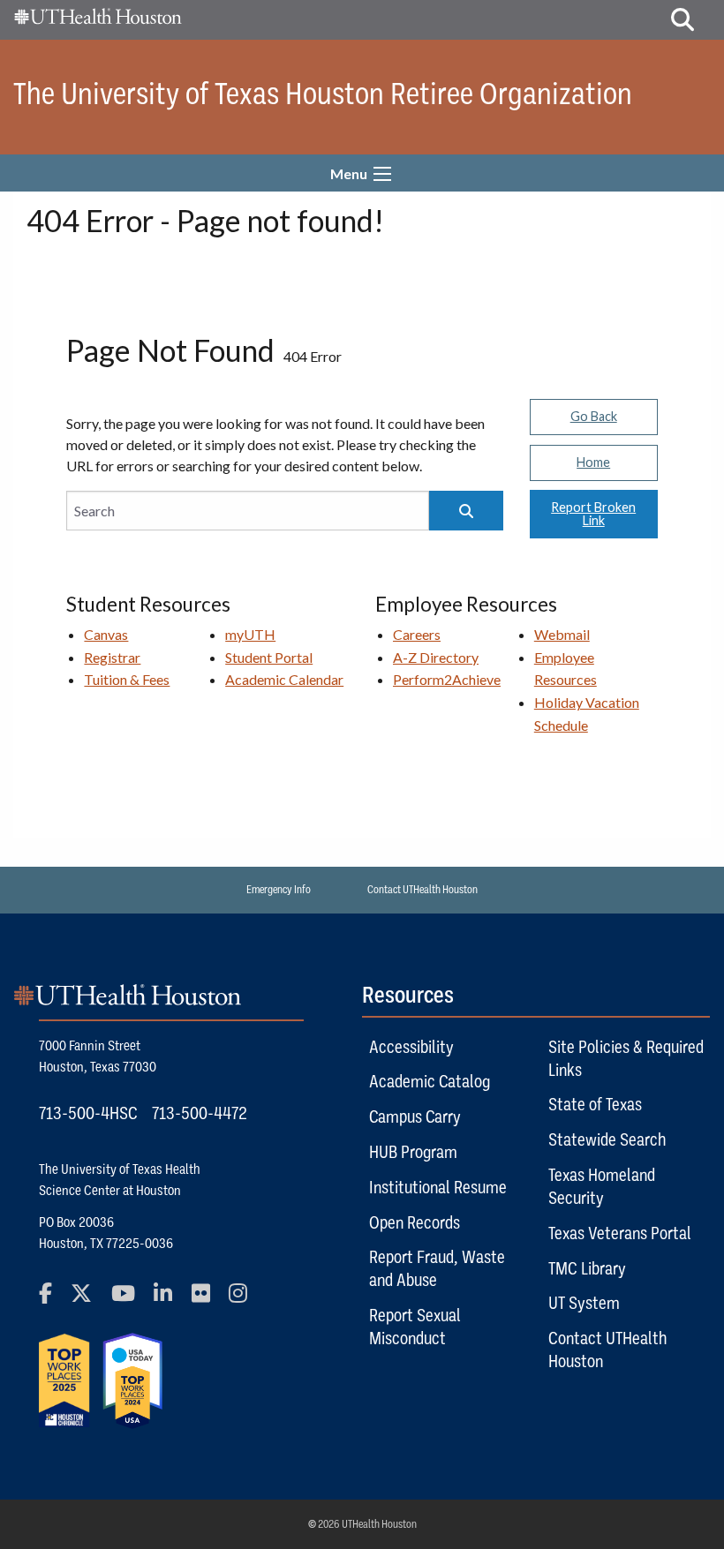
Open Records (414, 1222)
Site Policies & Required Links (626, 1058)
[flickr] (209, 1300)
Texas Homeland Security (601, 1186)
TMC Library (587, 1268)
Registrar (112, 657)
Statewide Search (607, 1139)
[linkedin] (171, 1300)
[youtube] (131, 1300)
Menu (348, 173)
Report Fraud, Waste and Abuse (437, 1268)
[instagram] (246, 1300)
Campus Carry (415, 1116)
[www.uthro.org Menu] (382, 174)
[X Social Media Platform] (89, 1300)
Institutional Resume (438, 1187)
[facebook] (53, 1300)
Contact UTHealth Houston (422, 890)
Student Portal (269, 657)
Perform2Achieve (447, 679)
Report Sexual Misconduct (415, 1326)
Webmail (562, 634)
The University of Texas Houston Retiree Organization (322, 94)
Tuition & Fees (127, 679)
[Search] (466, 511)
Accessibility (411, 1046)
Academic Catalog (429, 1081)
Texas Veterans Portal (619, 1233)
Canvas (106, 634)
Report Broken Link (593, 513)
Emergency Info (278, 890)
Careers (417, 634)
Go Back (593, 416)
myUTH (250, 634)
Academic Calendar (284, 679)
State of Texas (595, 1104)
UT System (584, 1302)
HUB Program (413, 1152)
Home (593, 462)
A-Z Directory (436, 657)
